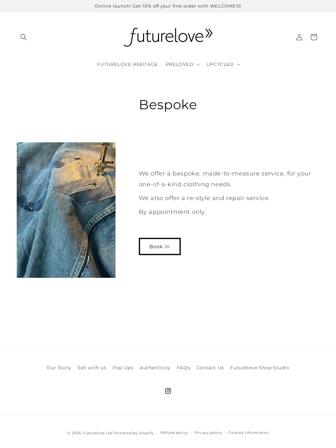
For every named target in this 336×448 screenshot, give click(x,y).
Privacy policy (208, 432)
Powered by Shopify (134, 433)
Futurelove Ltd (98, 433)
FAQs (183, 368)
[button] (23, 37)
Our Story (59, 368)
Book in (159, 246)
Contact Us (210, 368)
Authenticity (155, 368)
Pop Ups (123, 368)
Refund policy (174, 432)
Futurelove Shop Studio (259, 368)
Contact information (248, 432)
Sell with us (91, 368)
